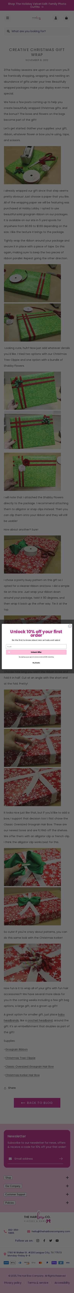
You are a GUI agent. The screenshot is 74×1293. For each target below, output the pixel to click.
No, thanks (36, 663)
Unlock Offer (36, 652)
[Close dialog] (70, 626)
